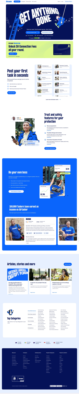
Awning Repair (40, 311)
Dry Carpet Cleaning (64, 317)
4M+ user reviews (49, 35)
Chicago (61, 369)
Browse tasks (37, 357)
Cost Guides (30, 317)
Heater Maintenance (41, 323)
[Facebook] (63, 386)
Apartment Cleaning (53, 310)
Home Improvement (32, 314)
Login (36, 358)
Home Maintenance (32, 310)
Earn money (13, 357)
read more (49, 130)
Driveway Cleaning (52, 317)
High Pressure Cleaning (53, 323)
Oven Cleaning (63, 326)
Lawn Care (47, 357)
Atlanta (61, 355)
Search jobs (14, 358)
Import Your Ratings (38, 360)
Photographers (48, 360)
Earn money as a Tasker (47, 32)
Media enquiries (25, 358)
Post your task (12, 92)
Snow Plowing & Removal (53, 329)
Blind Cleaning (40, 313)
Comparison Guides (15, 363)
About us (24, 355)
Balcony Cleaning (64, 311)
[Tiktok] (66, 386)
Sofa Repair (63, 329)
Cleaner (47, 361)
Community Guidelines (26, 360)
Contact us (24, 366)
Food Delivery (48, 358)
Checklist (30, 324)
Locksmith (47, 366)
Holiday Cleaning (64, 323)
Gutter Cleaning (52, 322)
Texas (60, 372)
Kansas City (61, 358)
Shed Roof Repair (41, 329)
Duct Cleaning (40, 319)
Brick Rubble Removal (64, 313)
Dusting (50, 319)
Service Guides (14, 361)
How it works (14, 355)
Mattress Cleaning (41, 326)
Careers (24, 357)
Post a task (17, 1)
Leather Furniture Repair (65, 325)
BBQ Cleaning (51, 311)
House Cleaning (41, 325)
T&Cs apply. (18, 56)
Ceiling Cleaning (52, 314)
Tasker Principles (25, 361)
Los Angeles (61, 360)
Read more (11, 294)
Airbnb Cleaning (41, 310)
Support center (37, 361)
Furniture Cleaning (64, 320)
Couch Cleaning (63, 316)
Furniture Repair (41, 322)
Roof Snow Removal (64, 328)
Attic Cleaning (63, 310)
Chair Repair (63, 314)
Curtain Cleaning (41, 317)
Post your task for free (50, 148)
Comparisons (30, 328)
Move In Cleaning (52, 326)
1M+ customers (30, 35)
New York (61, 363)
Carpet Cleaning (41, 314)
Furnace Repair (52, 320)
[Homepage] (9, 1)
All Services (48, 372)
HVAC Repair (63, 322)
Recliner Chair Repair (41, 328)
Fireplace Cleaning (64, 319)
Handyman (47, 355)
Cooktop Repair (52, 316)
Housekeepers (51, 325)
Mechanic (47, 369)
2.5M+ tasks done (40, 35)
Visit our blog (67, 264)
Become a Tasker (68, 1)
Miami (60, 361)
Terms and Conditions (26, 363)
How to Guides (31, 321)
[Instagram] (64, 386)
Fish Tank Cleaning (41, 320)
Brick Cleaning (51, 313)
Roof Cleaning (51, 328)
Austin (60, 366)
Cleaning (39, 316)
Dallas (60, 357)
